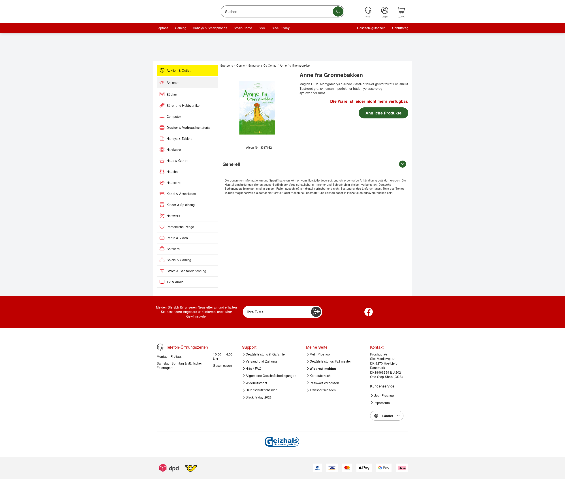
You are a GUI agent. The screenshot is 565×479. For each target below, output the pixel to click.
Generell (231, 164)
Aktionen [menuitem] (173, 82)
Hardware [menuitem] (174, 149)
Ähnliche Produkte (383, 113)
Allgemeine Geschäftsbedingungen (271, 375)
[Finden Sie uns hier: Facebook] (368, 311)
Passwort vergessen (324, 383)
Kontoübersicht (320, 375)
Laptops (162, 28)
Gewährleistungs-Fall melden (331, 361)
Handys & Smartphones (210, 28)
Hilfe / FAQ (254, 368)
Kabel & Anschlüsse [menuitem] (181, 193)
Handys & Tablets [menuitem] (179, 138)
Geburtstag (400, 28)
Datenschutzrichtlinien (261, 390)
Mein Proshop (320, 354)
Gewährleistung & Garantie (265, 354)
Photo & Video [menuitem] (177, 238)
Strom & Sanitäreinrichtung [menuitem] (186, 271)
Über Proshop (384, 395)
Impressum (382, 402)
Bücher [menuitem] (172, 94)
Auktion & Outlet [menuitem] (178, 70)
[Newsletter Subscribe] (316, 312)
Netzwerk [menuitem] (173, 215)
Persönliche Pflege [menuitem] (180, 227)
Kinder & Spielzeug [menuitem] (181, 204)
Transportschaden (323, 390)
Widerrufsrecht (256, 383)
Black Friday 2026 (259, 397)
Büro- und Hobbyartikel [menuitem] (183, 105)
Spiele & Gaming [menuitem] (179, 260)
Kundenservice (382, 386)
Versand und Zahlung (261, 361)
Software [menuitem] (173, 249)
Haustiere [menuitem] (174, 182)
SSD (262, 28)
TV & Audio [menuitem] (175, 282)
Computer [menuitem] (174, 116)
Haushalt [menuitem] (173, 171)
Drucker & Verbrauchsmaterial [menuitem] (189, 127)
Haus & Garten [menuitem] (177, 160)
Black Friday (281, 28)
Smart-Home (243, 28)
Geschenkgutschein (371, 28)
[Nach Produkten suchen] (338, 11)
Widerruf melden (323, 368)
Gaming (180, 28)
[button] (257, 107)
